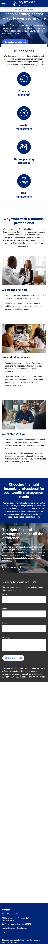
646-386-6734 (12, 914)
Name (4, 594)
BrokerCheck (12, 942)
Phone (5, 623)
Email (4, 609)
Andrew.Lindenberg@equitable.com (15, 928)
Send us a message (13, 658)
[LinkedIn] (3, 931)
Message (6, 638)
